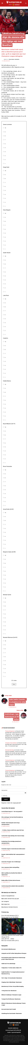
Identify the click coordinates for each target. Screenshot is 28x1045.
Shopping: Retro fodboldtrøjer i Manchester (11, 982)
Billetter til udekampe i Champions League (11, 994)
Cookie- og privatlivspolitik (14, 1032)
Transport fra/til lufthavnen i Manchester (10, 999)
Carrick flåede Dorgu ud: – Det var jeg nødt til (11, 811)
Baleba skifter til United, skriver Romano (10, 880)
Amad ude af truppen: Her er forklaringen (10, 861)
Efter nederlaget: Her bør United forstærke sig (12, 817)
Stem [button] (14, 684)
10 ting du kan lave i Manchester (9, 990)
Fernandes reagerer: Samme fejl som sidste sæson (13, 848)
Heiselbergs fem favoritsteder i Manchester (11, 1013)
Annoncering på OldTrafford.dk (13, 1030)
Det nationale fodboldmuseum (8, 949)
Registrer (3, 803)
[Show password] (25, 793)
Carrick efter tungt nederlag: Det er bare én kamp (12, 835)
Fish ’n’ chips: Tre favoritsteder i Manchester (11, 978)
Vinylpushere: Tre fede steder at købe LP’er (11, 967)
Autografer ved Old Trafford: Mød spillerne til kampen (13, 953)
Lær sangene (5, 901)
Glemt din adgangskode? (14, 803)
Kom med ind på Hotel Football (8, 1009)
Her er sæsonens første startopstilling (10, 867)
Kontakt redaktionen (13, 1028)
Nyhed (3, 28)
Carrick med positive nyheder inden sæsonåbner (12, 886)
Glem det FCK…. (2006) (7, 938)
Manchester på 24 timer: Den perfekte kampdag (12, 986)
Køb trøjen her (5, 904)
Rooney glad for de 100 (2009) (9, 917)
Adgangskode (4, 790)
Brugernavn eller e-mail (6, 784)
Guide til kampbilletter (8, 895)
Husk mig (5, 795)
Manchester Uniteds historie (9, 907)
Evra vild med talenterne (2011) (10, 915)
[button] (2, 3)
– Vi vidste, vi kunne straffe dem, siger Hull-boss (12, 830)
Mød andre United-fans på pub (10, 898)
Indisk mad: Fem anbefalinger (8, 963)
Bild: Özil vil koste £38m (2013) (10, 940)
